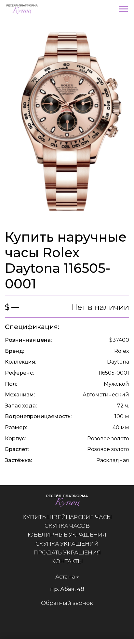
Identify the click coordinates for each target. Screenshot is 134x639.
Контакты (67, 561)
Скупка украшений (67, 543)
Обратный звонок (67, 603)
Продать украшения (67, 552)
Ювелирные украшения (67, 534)
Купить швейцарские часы (67, 517)
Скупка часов (67, 526)
